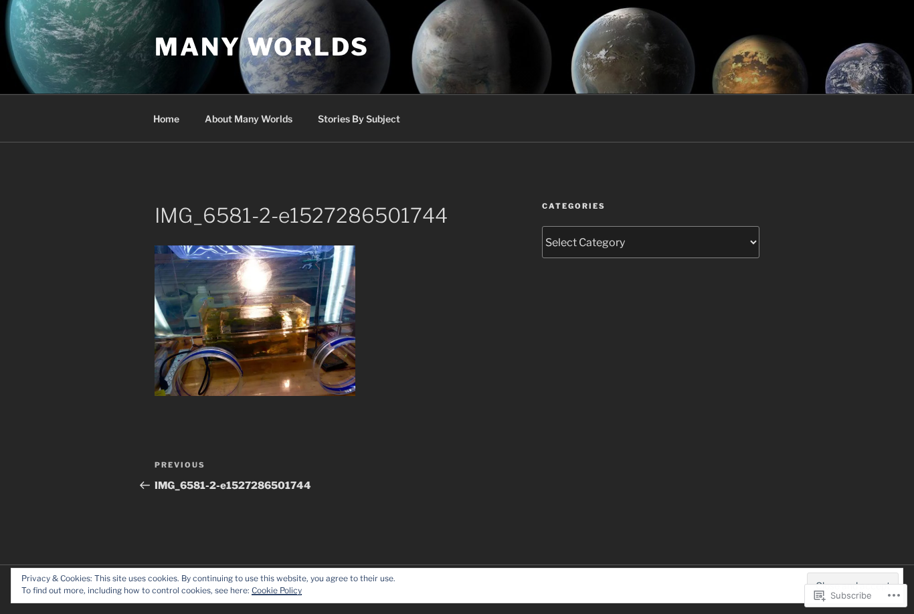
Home (166, 118)
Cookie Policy (277, 590)
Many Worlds (262, 47)
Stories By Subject (359, 118)
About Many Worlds (248, 118)
